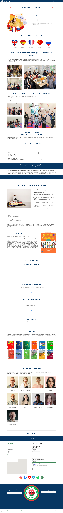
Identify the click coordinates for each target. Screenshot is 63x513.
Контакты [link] (50, 1)
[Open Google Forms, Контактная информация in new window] (54, 443)
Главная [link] (45, 1)
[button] (62, 1)
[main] (31, 7)
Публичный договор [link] (56, 1)
